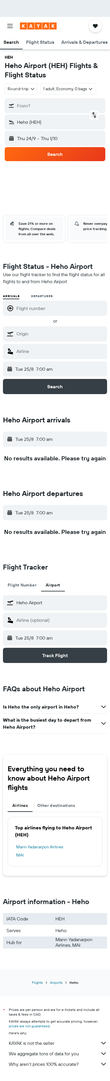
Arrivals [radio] (11, 296)
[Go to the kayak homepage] (38, 25)
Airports (56, 982)
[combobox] (60, 334)
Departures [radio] (42, 296)
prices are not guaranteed (29, 1026)
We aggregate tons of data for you (44, 1053)
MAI (19, 855)
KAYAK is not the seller (31, 1043)
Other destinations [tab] (56, 805)
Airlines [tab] (20, 805)
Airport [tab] (53, 585)
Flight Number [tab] (22, 585)
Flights (37, 982)
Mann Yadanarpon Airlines (39, 847)
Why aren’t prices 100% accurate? (44, 1064)
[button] (10, 26)
